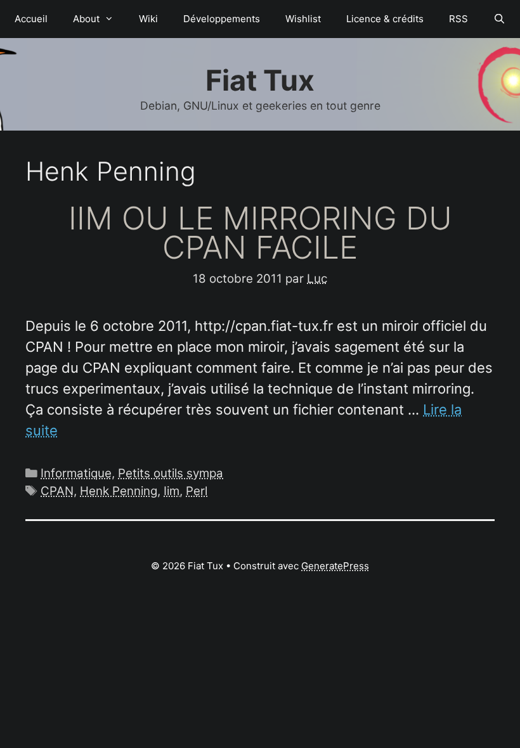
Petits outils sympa (170, 473)
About (86, 19)
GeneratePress (335, 566)
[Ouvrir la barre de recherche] (499, 19)
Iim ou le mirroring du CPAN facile (260, 232)
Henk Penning (118, 491)
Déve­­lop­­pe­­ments (221, 19)
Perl (196, 491)
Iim (171, 491)
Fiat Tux (260, 80)
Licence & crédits (385, 19)
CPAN (57, 491)
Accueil (31, 19)
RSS (458, 19)
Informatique (76, 473)
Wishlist (303, 19)
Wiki (148, 19)
